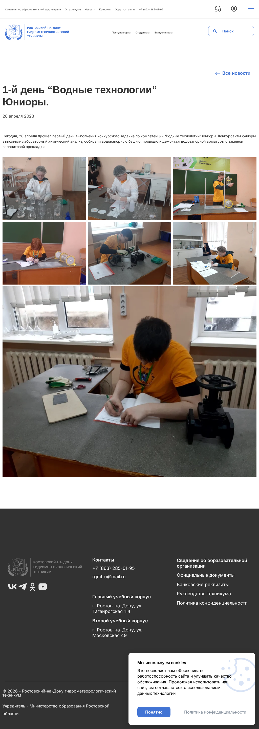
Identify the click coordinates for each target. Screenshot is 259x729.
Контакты (105, 9)
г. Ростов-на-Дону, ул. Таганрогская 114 (117, 608)
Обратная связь (125, 9)
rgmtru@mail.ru (109, 576)
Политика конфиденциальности (212, 603)
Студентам (142, 32)
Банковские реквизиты (203, 584)
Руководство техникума (204, 593)
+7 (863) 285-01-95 (151, 9)
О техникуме (73, 9)
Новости (90, 9)
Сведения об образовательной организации (33, 9)
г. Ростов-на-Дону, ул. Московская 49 (117, 632)
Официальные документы (205, 575)
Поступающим (121, 32)
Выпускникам (163, 32)
